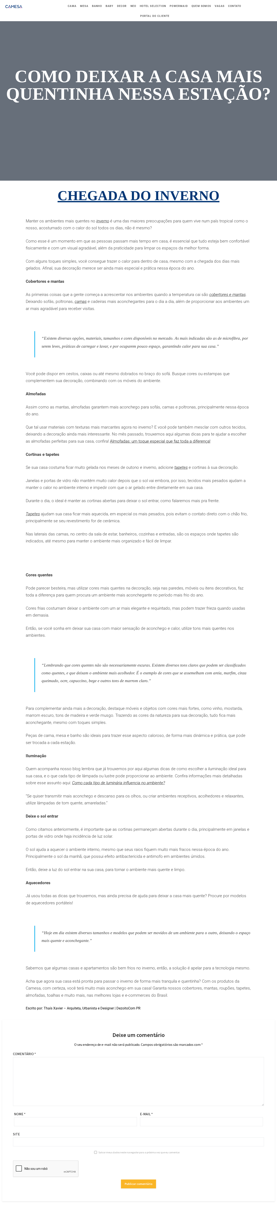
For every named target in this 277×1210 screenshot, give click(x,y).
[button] (128, 564)
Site (16, 1134)
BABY (109, 6)
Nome (20, 1114)
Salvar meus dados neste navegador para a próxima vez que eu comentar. (139, 1152)
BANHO (97, 6)
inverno (102, 221)
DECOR (122, 6)
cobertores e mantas (227, 294)
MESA (84, 6)
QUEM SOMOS (201, 6)
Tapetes (33, 513)
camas (81, 301)
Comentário (24, 1054)
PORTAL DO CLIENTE (154, 16)
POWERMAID (179, 6)
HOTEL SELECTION (153, 6)
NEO (133, 6)
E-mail (146, 1114)
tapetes (181, 467)
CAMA (72, 6)
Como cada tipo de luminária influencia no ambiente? (118, 782)
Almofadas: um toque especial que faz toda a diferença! (160, 441)
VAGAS (219, 6)
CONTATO (234, 6)
